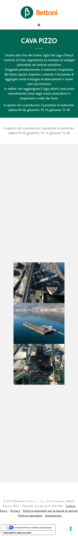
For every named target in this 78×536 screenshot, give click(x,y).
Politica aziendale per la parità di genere (50, 510)
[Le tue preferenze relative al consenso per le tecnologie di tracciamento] (71, 529)
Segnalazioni (53, 515)
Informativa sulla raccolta (17, 532)
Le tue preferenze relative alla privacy (32, 527)
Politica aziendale (30, 515)
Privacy (15, 510)
